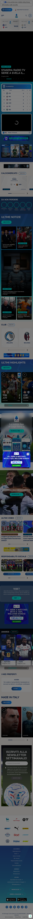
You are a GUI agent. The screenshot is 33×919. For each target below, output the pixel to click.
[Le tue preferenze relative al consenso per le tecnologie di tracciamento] (30, 916)
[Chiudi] (28, 454)
